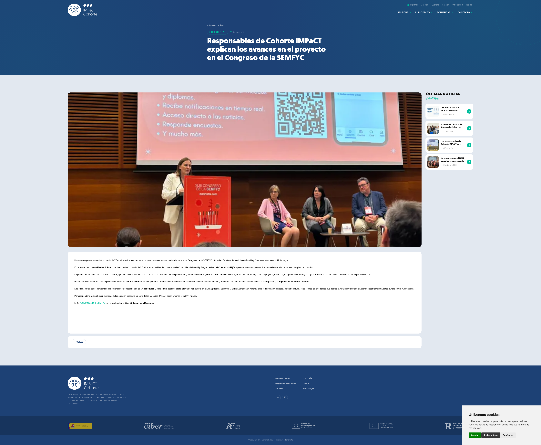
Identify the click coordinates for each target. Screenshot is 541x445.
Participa (403, 13)
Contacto (464, 13)
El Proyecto (422, 13)
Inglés (469, 5)
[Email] (278, 397)
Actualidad (444, 13)
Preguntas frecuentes (285, 384)
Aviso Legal (308, 389)
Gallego (425, 5)
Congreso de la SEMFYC (92, 303)
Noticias (279, 389)
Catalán (445, 5)
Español (414, 5)
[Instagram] (285, 397)
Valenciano (457, 5)
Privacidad (308, 378)
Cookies (307, 384)
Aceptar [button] (475, 435)
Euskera (435, 5)
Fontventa (289, 440)
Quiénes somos (282, 378)
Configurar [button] (508, 435)
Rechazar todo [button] (491, 435)
